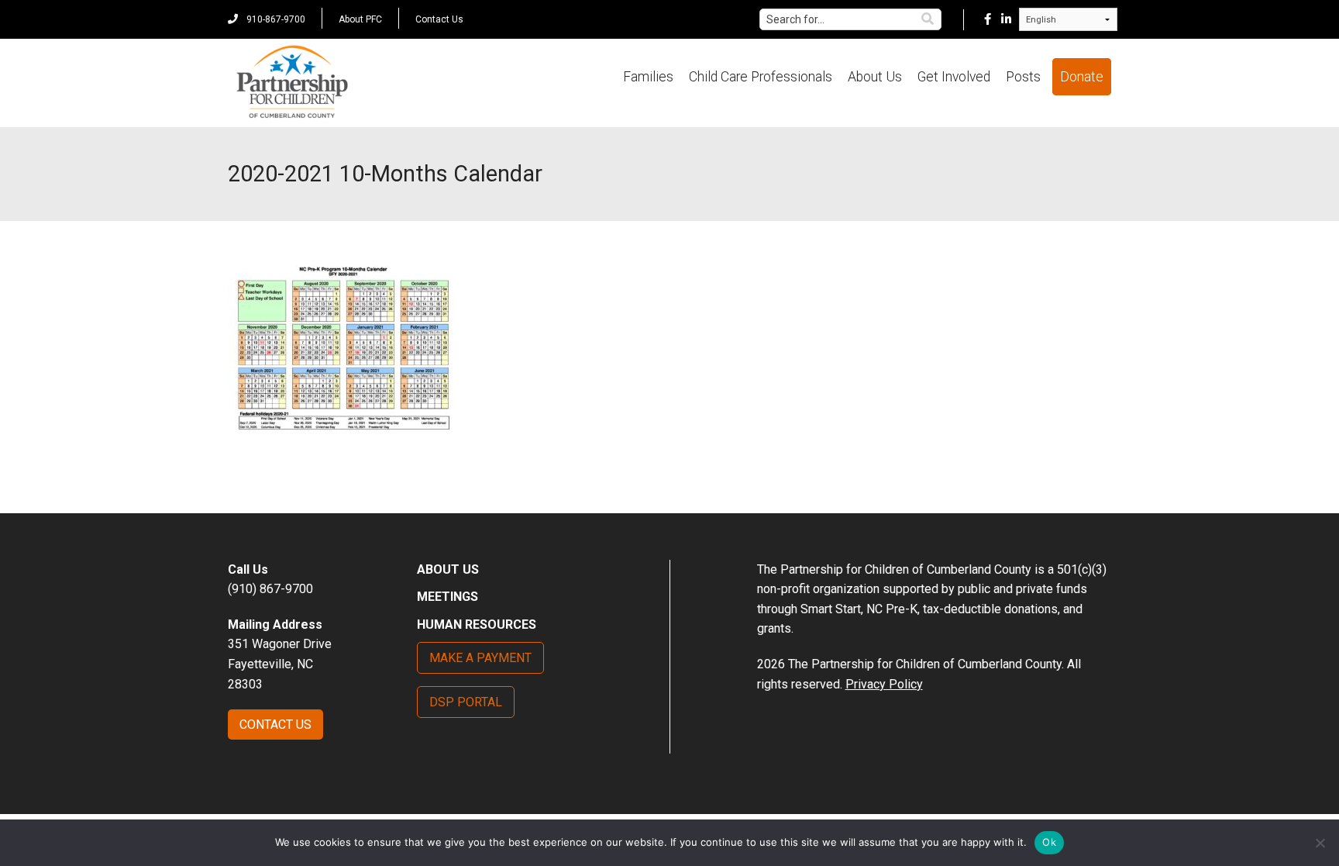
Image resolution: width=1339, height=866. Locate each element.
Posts (1023, 77)
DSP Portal (465, 702)
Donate (1081, 77)
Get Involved (953, 77)
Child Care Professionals (760, 77)
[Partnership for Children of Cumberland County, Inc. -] (292, 83)
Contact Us (439, 19)
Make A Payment (480, 657)
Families (648, 77)
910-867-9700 (274, 19)
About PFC (360, 19)
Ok (1049, 842)
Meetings (447, 596)
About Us (875, 77)
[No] (1319, 842)
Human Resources (476, 624)
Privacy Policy (884, 684)
